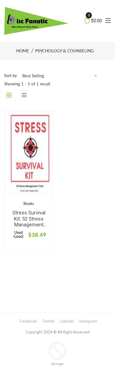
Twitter (48, 321)
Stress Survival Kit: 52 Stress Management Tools (28, 222)
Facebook (28, 321)
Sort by (10, 75)
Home (22, 50)
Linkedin (67, 321)
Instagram (88, 321)
